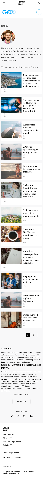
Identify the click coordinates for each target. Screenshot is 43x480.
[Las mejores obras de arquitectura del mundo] (21, 131)
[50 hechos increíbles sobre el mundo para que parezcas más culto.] (21, 193)
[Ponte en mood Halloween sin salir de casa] (21, 320)
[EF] (21, 3)
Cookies (6, 462)
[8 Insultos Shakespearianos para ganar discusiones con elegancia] (21, 259)
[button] (4, 3)
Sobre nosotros (8, 435)
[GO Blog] (9, 12)
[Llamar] (39, 3)
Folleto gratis (21, 401)
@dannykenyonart (9, 60)
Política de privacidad (11, 453)
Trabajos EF (7, 445)
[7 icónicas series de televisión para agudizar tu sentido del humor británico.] (21, 108)
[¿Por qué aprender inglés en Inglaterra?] (21, 152)
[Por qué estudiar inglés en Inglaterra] (21, 300)
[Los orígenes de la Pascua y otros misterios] (21, 171)
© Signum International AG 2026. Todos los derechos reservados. (19, 472)
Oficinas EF (7, 438)
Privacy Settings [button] (7, 466)
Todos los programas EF (12, 442)
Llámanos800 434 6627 (21, 394)
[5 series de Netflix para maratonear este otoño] (21, 236)
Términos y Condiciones (12, 457)
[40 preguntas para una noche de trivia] (21, 281)
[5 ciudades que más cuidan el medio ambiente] (21, 215)
